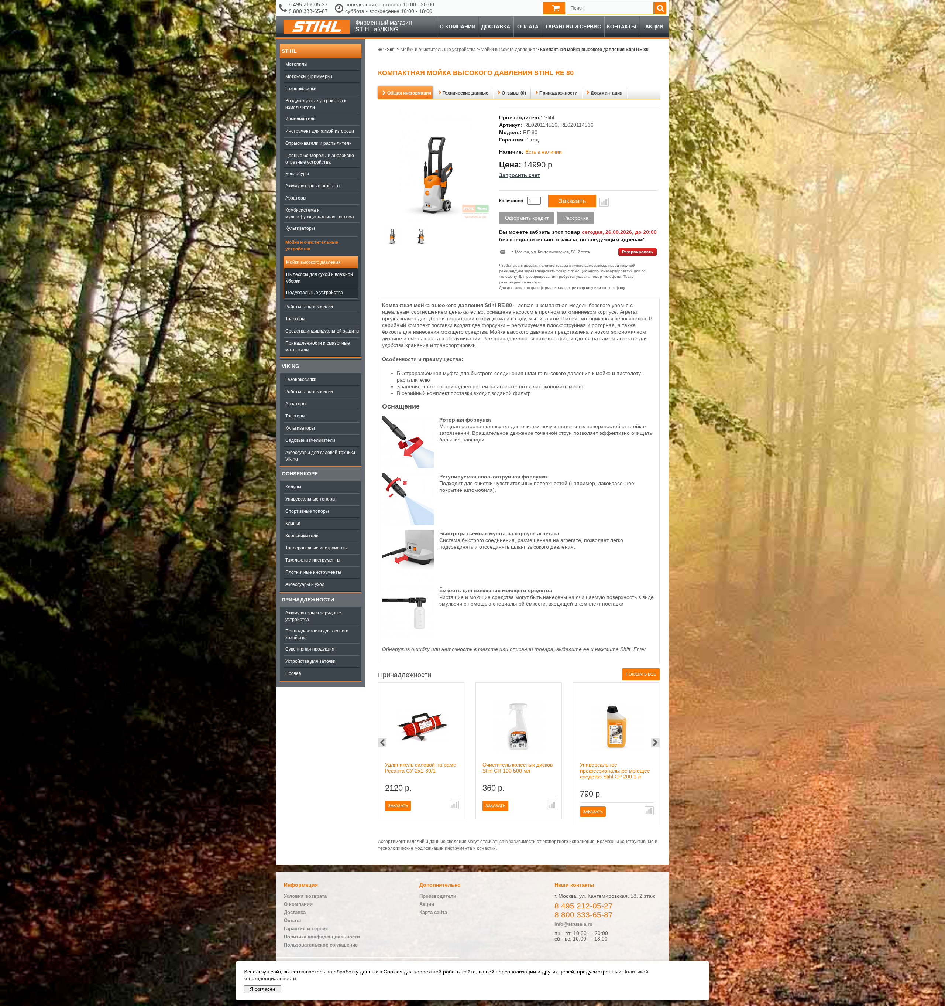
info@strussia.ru (573, 924)
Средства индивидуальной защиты (322, 331)
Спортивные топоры (307, 511)
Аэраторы (295, 198)
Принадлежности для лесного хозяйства (316, 634)
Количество (511, 200)
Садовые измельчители (310, 440)
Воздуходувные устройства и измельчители (316, 104)
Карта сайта (433, 912)
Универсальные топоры (310, 499)
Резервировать (637, 252)
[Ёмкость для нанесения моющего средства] (408, 637)
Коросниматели (302, 535)
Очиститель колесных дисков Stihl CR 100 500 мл (517, 768)
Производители (437, 896)
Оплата (528, 27)
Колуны (293, 487)
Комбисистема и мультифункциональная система (319, 213)
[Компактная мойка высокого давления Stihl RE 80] (392, 235)
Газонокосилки (300, 88)
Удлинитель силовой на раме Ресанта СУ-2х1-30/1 (420, 768)
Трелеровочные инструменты (316, 547)
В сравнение (604, 202)
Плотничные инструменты (313, 572)
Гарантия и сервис (573, 27)
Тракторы (295, 318)
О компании (457, 27)
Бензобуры (297, 173)
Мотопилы (296, 64)
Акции (654, 27)
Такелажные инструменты (312, 560)
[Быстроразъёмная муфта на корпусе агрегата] (408, 580)
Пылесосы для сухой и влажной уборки (319, 278)
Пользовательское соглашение (321, 945)
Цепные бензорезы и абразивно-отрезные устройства (320, 159)
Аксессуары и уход (304, 584)
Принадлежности (308, 600)
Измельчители (300, 119)
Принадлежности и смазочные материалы (317, 346)
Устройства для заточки (310, 661)
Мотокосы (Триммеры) (308, 76)
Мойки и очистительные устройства (311, 246)
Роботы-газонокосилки (309, 306)
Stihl (289, 51)
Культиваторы (300, 228)
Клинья (292, 523)
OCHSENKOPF (300, 474)
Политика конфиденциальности (322, 936)
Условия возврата (305, 896)
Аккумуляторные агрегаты (312, 185)
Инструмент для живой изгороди (319, 131)
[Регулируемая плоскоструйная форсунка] (408, 523)
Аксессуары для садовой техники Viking (320, 456)
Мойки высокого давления (313, 262)
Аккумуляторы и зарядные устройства (313, 616)
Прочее (293, 673)
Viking (290, 366)
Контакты (621, 27)
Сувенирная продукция (309, 649)
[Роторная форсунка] (408, 466)
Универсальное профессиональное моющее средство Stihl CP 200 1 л (615, 771)
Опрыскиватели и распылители (318, 143)
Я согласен (262, 989)
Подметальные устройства (314, 292)
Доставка (495, 27)
